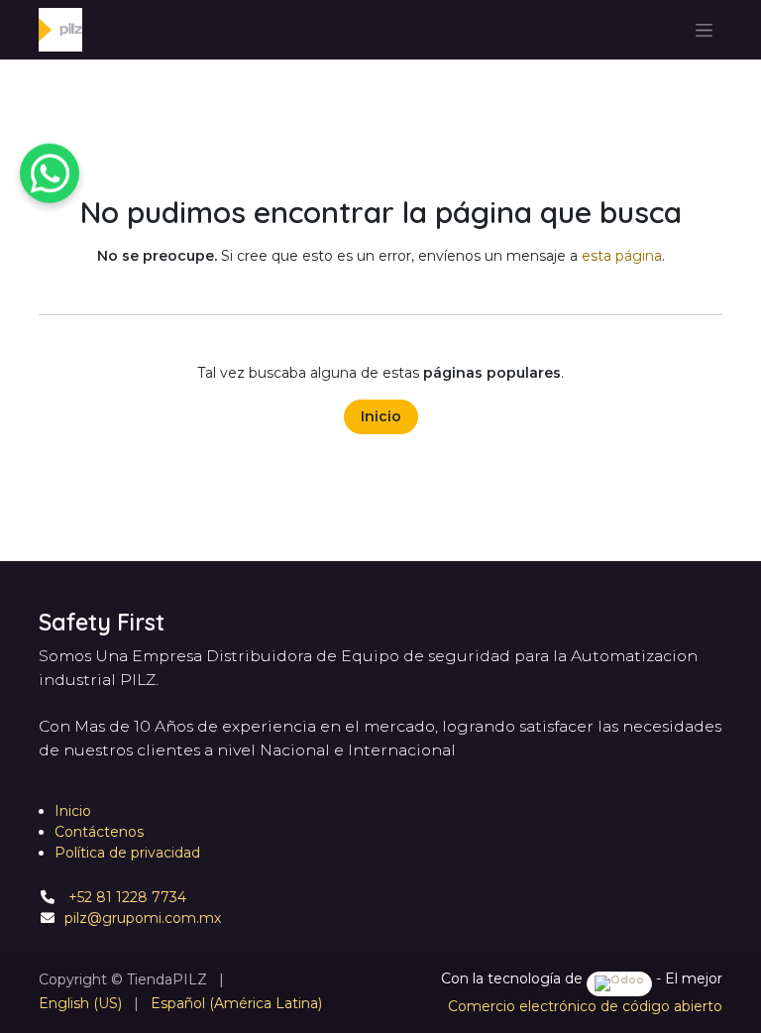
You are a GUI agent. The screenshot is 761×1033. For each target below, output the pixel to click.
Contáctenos (99, 832)
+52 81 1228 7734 (125, 897)
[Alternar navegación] (704, 30)
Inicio (381, 416)
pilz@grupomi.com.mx (142, 918)
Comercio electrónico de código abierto (585, 1006)
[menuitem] (80, 1003)
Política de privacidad (127, 852)
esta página (622, 256)
